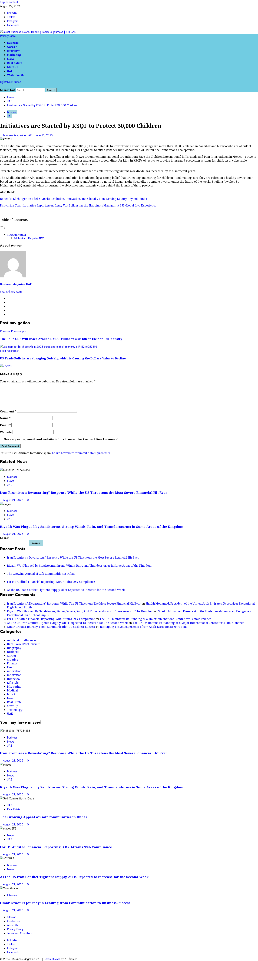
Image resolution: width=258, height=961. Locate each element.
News (11, 59)
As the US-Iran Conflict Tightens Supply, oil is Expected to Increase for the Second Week (66, 590)
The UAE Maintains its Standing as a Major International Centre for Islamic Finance (155, 619)
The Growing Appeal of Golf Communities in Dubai (41, 574)
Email (5, 425)
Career (12, 47)
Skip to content (9, 2)
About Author (17, 234)
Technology (14, 710)
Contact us (13, 921)
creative (12, 659)
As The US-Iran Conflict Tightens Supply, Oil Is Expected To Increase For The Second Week (67, 623)
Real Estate (14, 63)
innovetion (14, 675)
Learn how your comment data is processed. (81, 453)
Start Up (12, 67)
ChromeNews (52, 959)
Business (13, 43)
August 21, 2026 (13, 500)
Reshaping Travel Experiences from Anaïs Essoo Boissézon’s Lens (143, 627)
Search (4, 538)
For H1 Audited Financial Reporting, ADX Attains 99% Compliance (51, 582)
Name (5, 418)
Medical (12, 690)
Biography (14, 648)
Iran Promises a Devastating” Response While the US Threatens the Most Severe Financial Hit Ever (83, 492)
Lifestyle (13, 683)
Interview (13, 51)
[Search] (1, 86)
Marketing (14, 55)
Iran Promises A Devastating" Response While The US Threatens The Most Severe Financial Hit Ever (74, 603)
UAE (10, 71)
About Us (12, 925)
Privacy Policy (15, 929)
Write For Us (15, 75)
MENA (11, 694)
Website (6, 432)
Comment (8, 411)
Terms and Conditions (19, 933)
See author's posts (11, 292)
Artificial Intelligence (21, 640)
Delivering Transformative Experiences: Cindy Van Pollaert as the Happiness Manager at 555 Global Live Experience (78, 205)
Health (11, 667)
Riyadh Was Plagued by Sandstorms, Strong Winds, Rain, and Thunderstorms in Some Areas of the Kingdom (91, 526)
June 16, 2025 (44, 135)
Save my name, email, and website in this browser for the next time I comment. (61, 439)
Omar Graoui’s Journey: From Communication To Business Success (51, 627)
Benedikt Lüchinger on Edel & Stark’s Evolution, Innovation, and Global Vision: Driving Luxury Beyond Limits (73, 199)
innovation (14, 671)
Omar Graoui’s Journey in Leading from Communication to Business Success (65, 903)
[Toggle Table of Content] (2, 228)
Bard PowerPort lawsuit (23, 644)
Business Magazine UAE (18, 135)
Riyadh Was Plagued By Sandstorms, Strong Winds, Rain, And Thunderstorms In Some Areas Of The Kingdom (80, 611)
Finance (12, 663)
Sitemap (11, 917)
